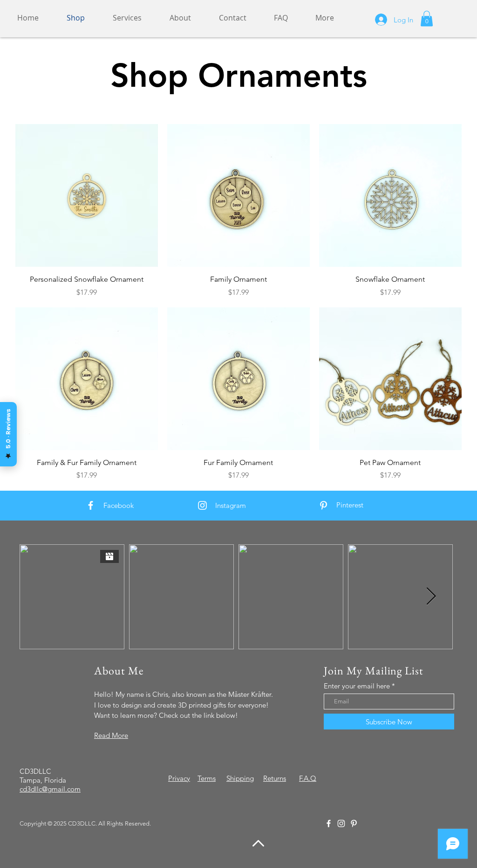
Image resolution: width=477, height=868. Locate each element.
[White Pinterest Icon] (323, 505)
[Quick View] (86, 195)
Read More (111, 735)
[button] (426, 18)
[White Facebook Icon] (90, 505)
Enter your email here (357, 685)
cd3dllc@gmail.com (50, 789)
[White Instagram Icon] (202, 505)
